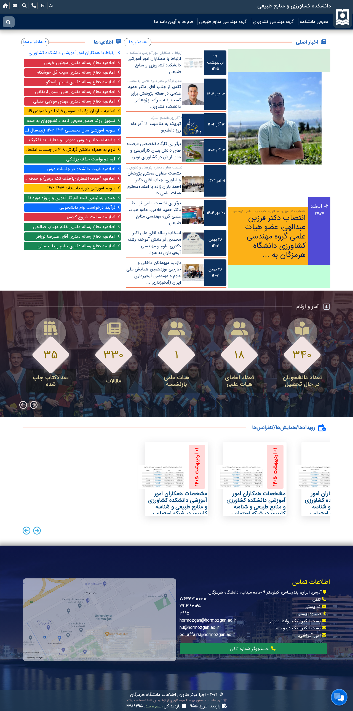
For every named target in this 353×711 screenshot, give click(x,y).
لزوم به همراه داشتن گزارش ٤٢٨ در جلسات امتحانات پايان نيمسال (70, 149)
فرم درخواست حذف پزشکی (91, 159)
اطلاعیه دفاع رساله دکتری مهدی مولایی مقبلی (75, 101)
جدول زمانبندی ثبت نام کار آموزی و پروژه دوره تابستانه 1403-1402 (70, 197)
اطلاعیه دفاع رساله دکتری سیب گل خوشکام (77, 72)
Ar (51, 5)
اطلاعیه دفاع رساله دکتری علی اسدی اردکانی (76, 91)
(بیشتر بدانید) (153, 706)
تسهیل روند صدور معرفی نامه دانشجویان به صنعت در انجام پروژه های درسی (70, 120)
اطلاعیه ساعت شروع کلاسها (91, 217)
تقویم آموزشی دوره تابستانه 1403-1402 (82, 188)
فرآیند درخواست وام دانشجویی (88, 207)
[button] (37, 531)
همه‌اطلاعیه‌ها (35, 42)
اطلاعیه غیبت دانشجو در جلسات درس (82, 168)
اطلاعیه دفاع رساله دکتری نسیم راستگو (81, 82)
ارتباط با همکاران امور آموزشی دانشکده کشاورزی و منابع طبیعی (70, 52)
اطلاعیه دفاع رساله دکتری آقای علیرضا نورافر (76, 236)
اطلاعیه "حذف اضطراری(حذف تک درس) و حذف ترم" (70, 178)
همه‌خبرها (138, 42)
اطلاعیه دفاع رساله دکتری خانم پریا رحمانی (77, 246)
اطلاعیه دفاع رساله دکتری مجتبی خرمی (80, 62)
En (43, 5)
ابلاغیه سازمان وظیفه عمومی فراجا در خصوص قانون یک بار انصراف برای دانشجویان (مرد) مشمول (70, 111)
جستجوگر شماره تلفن (250, 648)
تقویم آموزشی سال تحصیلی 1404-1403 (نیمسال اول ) (70, 130)
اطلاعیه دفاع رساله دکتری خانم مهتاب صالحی (75, 226)
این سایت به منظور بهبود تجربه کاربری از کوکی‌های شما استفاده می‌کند (174, 700)
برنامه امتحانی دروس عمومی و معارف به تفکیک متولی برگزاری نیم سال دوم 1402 (70, 139)
